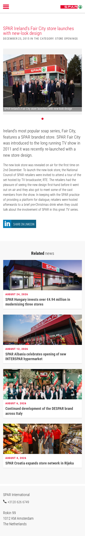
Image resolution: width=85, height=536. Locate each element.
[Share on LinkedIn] (19, 227)
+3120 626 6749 (18, 502)
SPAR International (71, 7)
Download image (77, 54)
